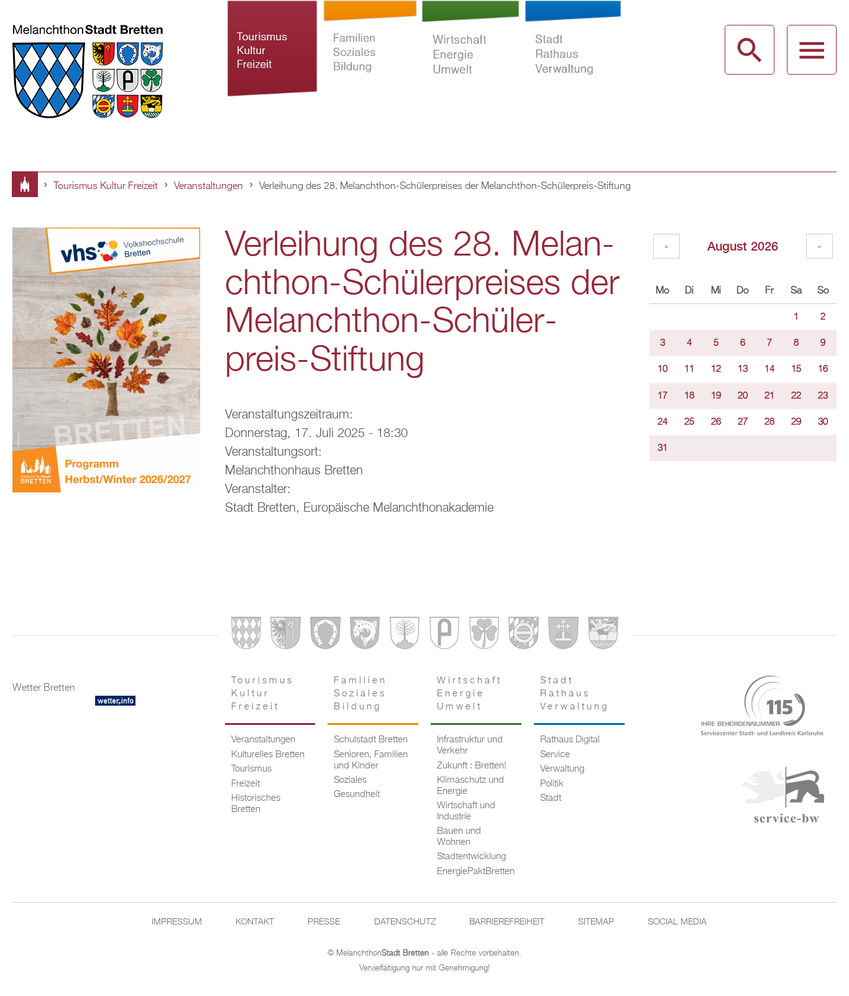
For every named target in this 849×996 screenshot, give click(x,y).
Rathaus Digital (570, 739)
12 (716, 369)
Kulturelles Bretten (268, 754)
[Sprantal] (603, 635)
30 (823, 422)
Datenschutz (405, 922)
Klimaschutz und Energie (470, 786)
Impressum (177, 922)
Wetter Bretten (43, 688)
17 (663, 396)
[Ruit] (563, 635)
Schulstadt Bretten (371, 739)
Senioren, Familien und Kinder (371, 760)
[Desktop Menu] (812, 50)
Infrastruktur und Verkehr (470, 745)
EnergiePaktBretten (476, 871)
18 (689, 396)
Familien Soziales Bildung (370, 67)
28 (769, 422)
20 (743, 396)
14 (769, 369)
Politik (552, 784)
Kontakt (255, 922)
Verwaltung (562, 769)
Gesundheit (357, 794)
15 (796, 369)
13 (743, 369)
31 (663, 448)
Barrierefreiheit (506, 922)
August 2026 (742, 246)
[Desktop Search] (749, 50)
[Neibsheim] (484, 635)
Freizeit (245, 784)
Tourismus (251, 769)
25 (689, 422)
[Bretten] (246, 635)
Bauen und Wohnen (459, 837)
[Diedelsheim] (365, 635)
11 (689, 369)
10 (663, 369)
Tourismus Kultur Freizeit (273, 67)
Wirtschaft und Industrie (466, 811)
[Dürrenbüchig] (405, 635)
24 (663, 422)
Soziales (350, 780)
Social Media (677, 922)
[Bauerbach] (285, 635)
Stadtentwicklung (471, 856)
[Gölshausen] (444, 635)
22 (796, 396)
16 (823, 369)
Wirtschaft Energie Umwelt (470, 67)
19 (716, 396)
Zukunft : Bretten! (472, 766)
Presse (324, 922)
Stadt (550, 798)
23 (823, 396)
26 (716, 422)
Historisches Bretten (255, 804)
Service (555, 754)
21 (769, 396)
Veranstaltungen (208, 186)
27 (743, 422)
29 (796, 422)
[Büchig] (325, 635)
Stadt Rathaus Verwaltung (573, 67)
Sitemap (596, 922)
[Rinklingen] (523, 635)
